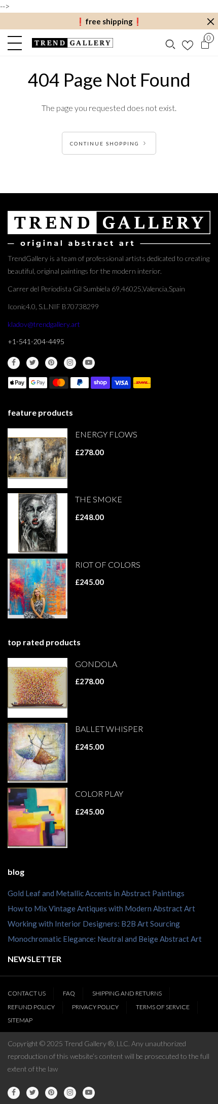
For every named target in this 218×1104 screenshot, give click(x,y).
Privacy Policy (95, 1007)
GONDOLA (96, 664)
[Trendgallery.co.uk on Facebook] (14, 363)
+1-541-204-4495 (36, 341)
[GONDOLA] (37, 688)
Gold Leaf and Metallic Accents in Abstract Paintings (96, 893)
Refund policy (31, 1007)
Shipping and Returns (127, 993)
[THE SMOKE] (37, 523)
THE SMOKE (98, 499)
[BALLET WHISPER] (37, 753)
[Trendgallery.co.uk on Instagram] (70, 363)
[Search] (170, 43)
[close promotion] (210, 21)
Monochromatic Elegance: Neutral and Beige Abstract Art (105, 938)
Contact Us (27, 993)
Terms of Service (163, 1007)
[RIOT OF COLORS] (37, 588)
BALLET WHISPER (109, 728)
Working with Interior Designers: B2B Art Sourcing (94, 923)
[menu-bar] (17, 43)
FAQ (69, 993)
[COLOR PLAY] (37, 818)
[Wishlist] (187, 43)
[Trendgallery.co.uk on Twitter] (32, 363)
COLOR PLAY (99, 793)
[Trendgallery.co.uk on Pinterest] (51, 363)
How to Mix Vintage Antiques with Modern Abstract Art (101, 908)
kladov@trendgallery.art (44, 324)
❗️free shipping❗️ (109, 21)
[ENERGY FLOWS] (37, 458)
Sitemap (20, 1020)
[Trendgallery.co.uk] (73, 42)
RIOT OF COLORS (107, 564)
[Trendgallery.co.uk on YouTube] (89, 363)
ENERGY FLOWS (106, 434)
